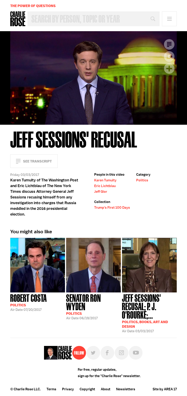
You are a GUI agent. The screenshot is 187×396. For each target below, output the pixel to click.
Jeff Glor (100, 191)
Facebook (107, 353)
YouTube (136, 353)
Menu (169, 18)
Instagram (121, 353)
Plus (169, 68)
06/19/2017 (83, 306)
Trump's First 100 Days (112, 207)
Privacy (68, 389)
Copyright (87, 389)
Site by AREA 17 (165, 389)
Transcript (169, 44)
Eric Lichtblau (105, 186)
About (105, 389)
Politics (142, 180)
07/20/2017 (28, 302)
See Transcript (37, 161)
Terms (51, 389)
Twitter (93, 353)
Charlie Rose (17, 18)
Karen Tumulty (105, 180)
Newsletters (125, 389)
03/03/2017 (145, 312)
